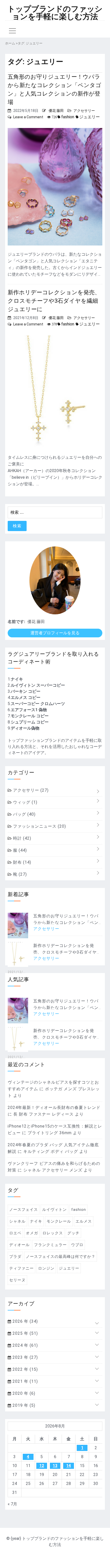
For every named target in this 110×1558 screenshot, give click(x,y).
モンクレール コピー (30, 715)
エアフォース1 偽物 (29, 709)
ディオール (19, 1245)
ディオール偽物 (25, 728)
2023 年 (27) (24, 1357)
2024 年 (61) (24, 1345)
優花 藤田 (56, 111)
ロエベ (15, 1233)
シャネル (17, 1221)
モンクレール (59, 1221)
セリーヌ (17, 1280)
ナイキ (17, 679)
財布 (21, 862)
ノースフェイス (23, 1209)
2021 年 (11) (24, 1381)
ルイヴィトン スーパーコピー (38, 685)
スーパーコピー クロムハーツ (38, 703)
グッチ (73, 1233)
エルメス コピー (25, 697)
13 (55, 1465)
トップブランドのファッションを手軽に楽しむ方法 (55, 12)
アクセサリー (84, 111)
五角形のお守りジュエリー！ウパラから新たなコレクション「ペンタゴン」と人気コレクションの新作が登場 (54, 89)
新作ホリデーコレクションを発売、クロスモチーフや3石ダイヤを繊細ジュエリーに (54, 300)
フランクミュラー (50, 1245)
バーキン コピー (25, 691)
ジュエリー (89, 116)
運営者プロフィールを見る (55, 632)
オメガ (32, 1233)
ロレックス (52, 1233)
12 (41, 1465)
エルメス (83, 1221)
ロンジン (46, 1268)
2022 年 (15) (24, 1369)
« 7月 (12, 1504)
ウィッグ (24, 802)
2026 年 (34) (24, 1321)
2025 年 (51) (24, 1333)
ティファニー (21, 1268)
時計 (21, 838)
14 (68, 1465)
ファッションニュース (39, 826)
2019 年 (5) (23, 1405)
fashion (67, 116)
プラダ (15, 1256)
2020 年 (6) (23, 1393)
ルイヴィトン (54, 1209)
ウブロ (77, 1245)
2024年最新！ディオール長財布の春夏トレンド (54, 1107)
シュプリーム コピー (30, 722)
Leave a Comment (28, 117)
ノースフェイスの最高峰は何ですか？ (60, 1256)
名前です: (16, 621)
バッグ (24, 814)
